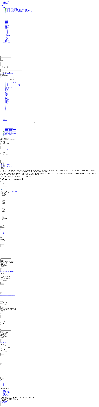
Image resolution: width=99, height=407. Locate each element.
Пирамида (7, 25)
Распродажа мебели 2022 (5, 164)
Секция (6, 29)
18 (3, 232)
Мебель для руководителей (10, 129)
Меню (1, 5)
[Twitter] (2, 189)
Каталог (4, 7)
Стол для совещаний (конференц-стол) (8, 318)
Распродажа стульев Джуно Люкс (7, 166)
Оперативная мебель (9, 128)
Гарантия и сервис (6, 43)
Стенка (6, 33)
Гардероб (7, 16)
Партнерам (5, 2)
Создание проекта (4, 402)
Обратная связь (6, 395)
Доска (6, 92)
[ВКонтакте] (1, 189)
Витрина (6, 15)
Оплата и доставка (6, 42)
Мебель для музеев (8, 130)
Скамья (6, 30)
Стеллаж (6, 32)
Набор (6, 24)
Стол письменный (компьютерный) (7, 149)
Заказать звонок (3, 68)
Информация (5, 3)
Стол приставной (3, 342)
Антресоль (7, 13)
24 (3, 233)
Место (6, 23)
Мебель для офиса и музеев (22, 9)
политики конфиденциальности (6, 73)
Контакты (5, 45)
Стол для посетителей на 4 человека (7, 295)
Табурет (6, 37)
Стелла (6, 31)
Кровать (6, 21)
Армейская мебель (16, 8)
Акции (4, 44)
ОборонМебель (3, 122)
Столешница (7, 35)
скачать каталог (9, 87)
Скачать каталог (9, 12)
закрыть (2, 76)
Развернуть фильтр (13, 191)
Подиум (6, 26)
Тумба (6, 39)
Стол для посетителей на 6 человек (7, 271)
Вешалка (6, 14)
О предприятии (6, 1)
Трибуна (6, 38)
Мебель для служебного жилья (24, 10)
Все (3, 234)
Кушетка (6, 22)
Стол (6, 34)
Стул (6, 36)
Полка (6, 28)
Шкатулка (7, 40)
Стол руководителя (4, 247)
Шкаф (6, 41)
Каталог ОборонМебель (11, 122)
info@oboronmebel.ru (4, 401)
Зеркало (6, 19)
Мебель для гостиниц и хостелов (25, 11)
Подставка (7, 27)
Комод (6, 20)
